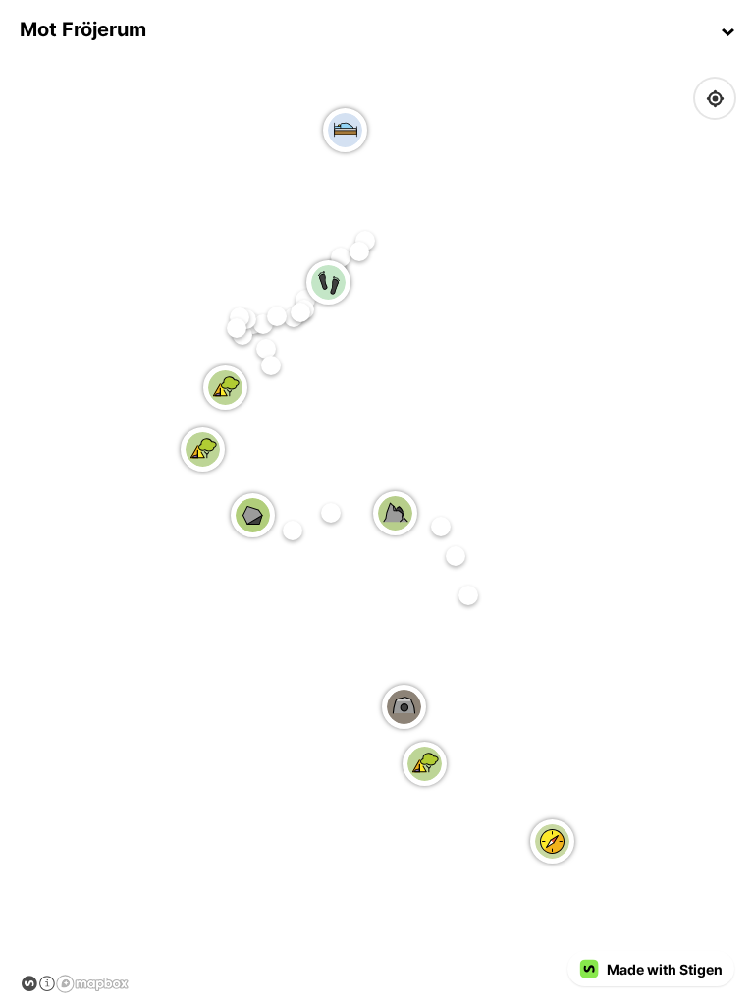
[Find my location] (715, 98)
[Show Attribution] (46, 983)
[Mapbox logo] (93, 984)
